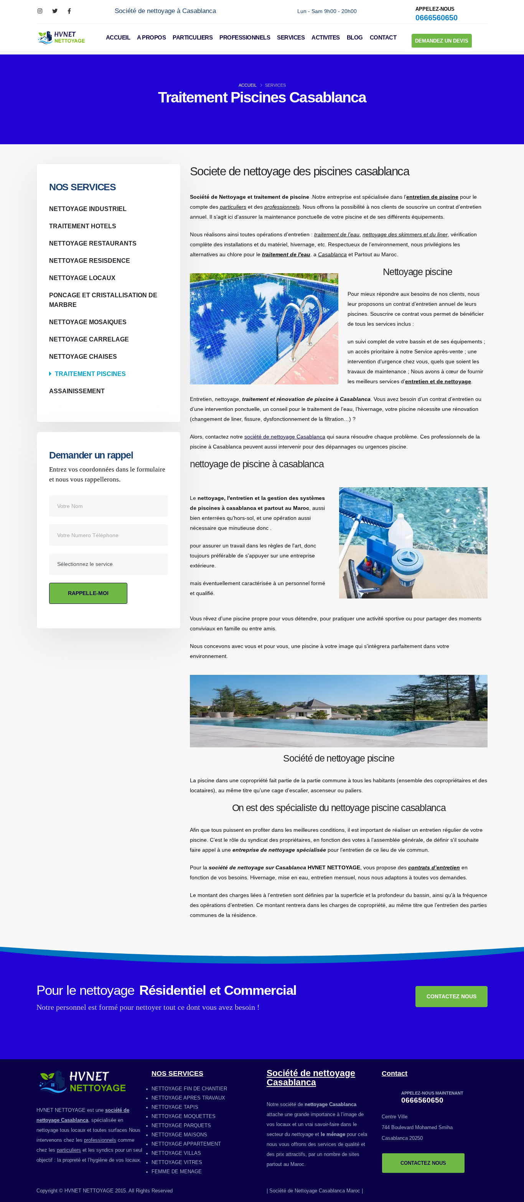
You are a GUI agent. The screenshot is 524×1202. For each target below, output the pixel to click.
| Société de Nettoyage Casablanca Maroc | (315, 1191)
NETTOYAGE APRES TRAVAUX (188, 1098)
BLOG (355, 37)
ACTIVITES (325, 37)
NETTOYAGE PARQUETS (181, 1125)
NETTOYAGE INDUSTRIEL (88, 208)
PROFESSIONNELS (244, 37)
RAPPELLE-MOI (88, 593)
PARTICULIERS (193, 37)
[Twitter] (54, 11)
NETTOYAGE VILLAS (176, 1153)
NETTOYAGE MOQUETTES (184, 1116)
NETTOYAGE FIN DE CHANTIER (189, 1089)
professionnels (100, 1140)
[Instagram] (40, 11)
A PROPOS (151, 37)
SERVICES (291, 37)
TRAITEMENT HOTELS (82, 226)
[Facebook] (69, 11)
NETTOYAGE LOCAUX (82, 277)
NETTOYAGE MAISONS (179, 1135)
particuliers (69, 1150)
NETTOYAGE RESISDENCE (89, 260)
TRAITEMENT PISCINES (90, 373)
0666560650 (436, 17)
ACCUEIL (118, 37)
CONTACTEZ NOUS (451, 996)
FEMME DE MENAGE (177, 1171)
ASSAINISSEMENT (77, 390)
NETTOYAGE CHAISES (83, 356)
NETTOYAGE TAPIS (175, 1107)
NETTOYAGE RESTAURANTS (93, 243)
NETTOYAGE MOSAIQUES (88, 321)
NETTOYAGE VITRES (177, 1162)
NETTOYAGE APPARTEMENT (186, 1144)
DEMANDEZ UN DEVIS (441, 41)
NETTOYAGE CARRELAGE (89, 339)
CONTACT (383, 37)
